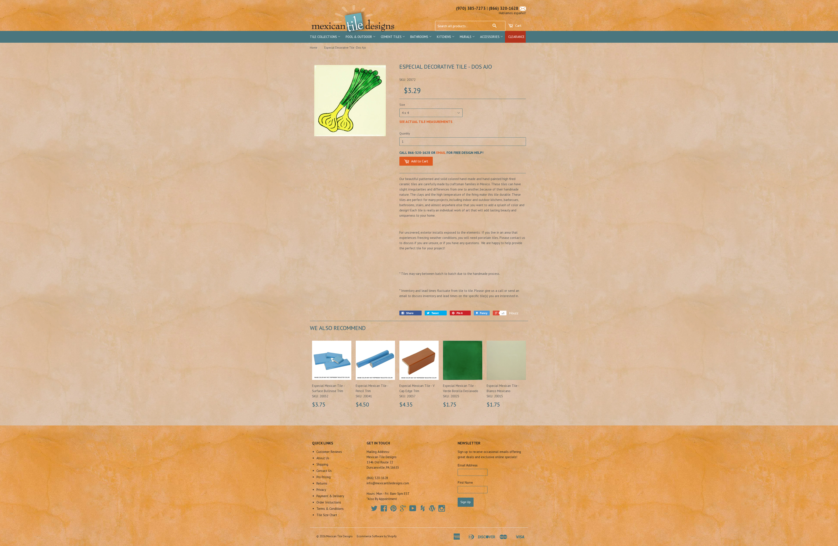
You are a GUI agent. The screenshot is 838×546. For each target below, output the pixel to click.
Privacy (321, 490)
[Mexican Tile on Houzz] (422, 508)
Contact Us (324, 471)
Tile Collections (324, 37)
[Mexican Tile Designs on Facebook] (384, 510)
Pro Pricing (323, 477)
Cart (518, 25)
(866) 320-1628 (503, 8)
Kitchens (444, 37)
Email (441, 152)
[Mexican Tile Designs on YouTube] (412, 510)
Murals (466, 37)
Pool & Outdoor (359, 37)
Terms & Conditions (330, 509)
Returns (321, 483)
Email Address (467, 465)
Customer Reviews (329, 452)
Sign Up (465, 502)
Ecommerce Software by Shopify (377, 536)
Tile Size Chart (326, 515)
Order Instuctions (328, 502)
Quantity (404, 133)
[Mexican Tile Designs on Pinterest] (393, 510)
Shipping (322, 464)
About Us (322, 458)
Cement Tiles (391, 37)
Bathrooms (419, 37)
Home (313, 47)
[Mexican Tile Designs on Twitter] (374, 510)
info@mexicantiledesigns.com (388, 483)
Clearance (516, 37)
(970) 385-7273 (471, 8)
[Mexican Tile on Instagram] (441, 508)
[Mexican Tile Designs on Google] (403, 510)
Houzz (514, 313)
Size (402, 105)
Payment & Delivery (330, 496)
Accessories (490, 37)
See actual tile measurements (425, 121)
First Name (465, 482)
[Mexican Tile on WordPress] (432, 508)
